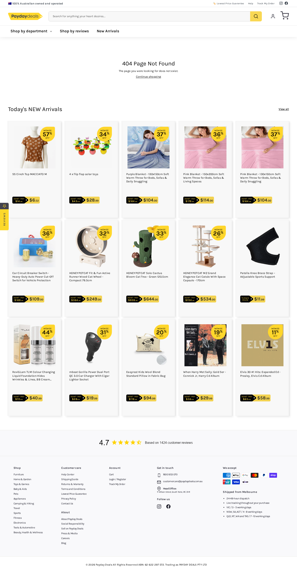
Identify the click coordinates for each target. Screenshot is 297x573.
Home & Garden (22, 479)
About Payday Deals (71, 519)
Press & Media (69, 533)
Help (250, 3)
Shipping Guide (69, 479)
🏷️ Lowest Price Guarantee (228, 3)
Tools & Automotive (24, 527)
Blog (63, 543)
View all (284, 109)
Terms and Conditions (73, 488)
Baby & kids (20, 488)
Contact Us (67, 503)
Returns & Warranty (72, 484)
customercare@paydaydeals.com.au (183, 481)
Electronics (20, 522)
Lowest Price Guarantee (73, 493)
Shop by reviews (74, 31)
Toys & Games (21, 484)
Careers (65, 538)
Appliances (20, 498)
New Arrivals (108, 31)
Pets (16, 493)
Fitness (18, 517)
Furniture (19, 474)
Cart (111, 474)
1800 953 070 (170, 474)
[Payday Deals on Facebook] (169, 507)
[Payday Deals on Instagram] (160, 507)
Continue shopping (148, 76)
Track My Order (265, 3)
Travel (17, 508)
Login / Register (117, 479)
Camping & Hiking (24, 503)
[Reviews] (148, 443)
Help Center (67, 474)
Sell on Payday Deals (72, 528)
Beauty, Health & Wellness (28, 532)
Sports (17, 512)
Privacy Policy (68, 498)
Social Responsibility (72, 523)
